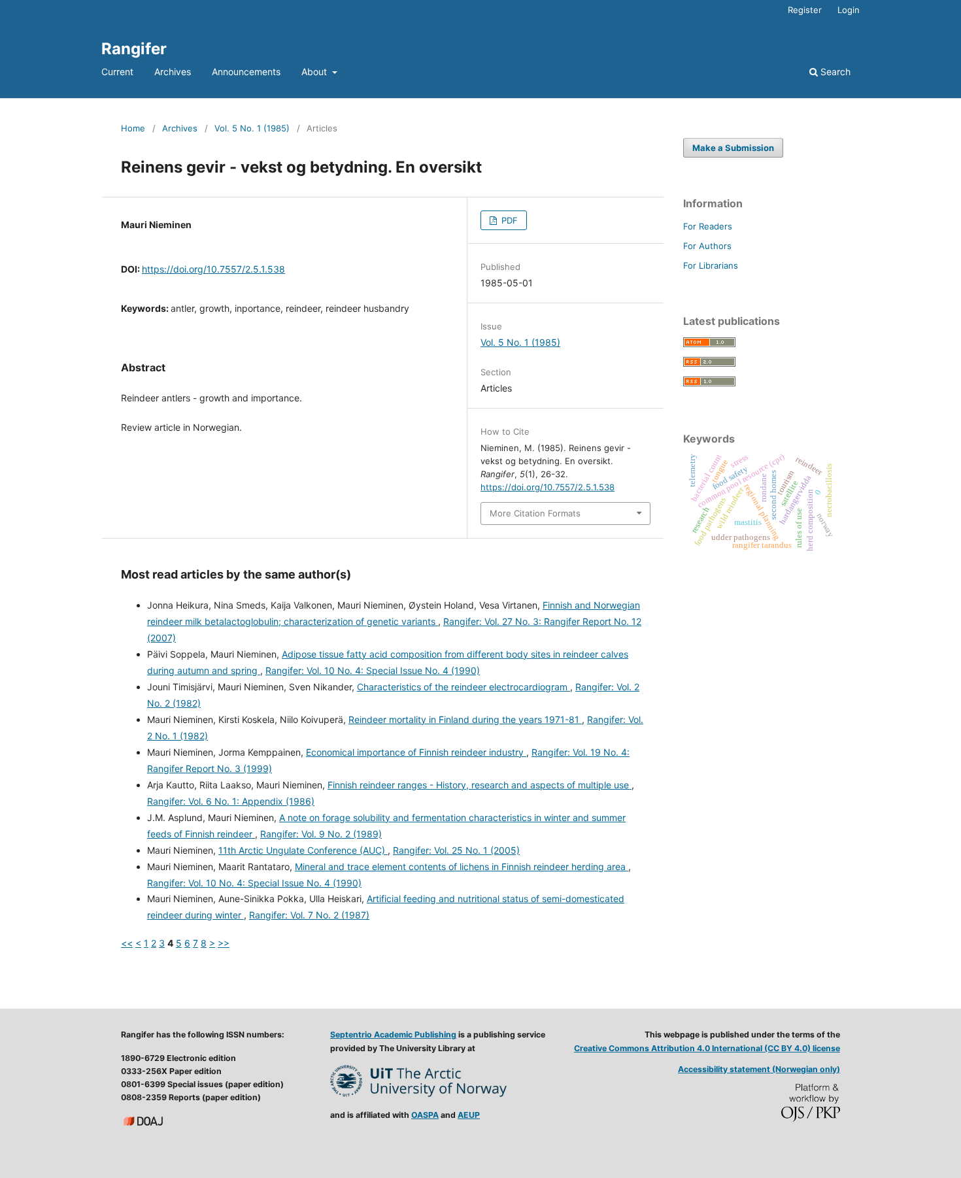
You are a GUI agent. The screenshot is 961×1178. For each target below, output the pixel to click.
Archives (172, 71)
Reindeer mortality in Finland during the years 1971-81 (465, 719)
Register (805, 10)
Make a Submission (733, 148)
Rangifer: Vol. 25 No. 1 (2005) (456, 850)
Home (133, 128)
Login (848, 10)
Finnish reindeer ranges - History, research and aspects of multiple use (480, 784)
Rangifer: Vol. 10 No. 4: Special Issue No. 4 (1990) (372, 670)
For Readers (707, 226)
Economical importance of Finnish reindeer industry (416, 752)
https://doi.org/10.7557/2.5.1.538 (213, 269)
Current (117, 71)
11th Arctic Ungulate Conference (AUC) (303, 850)
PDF (508, 220)
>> (223, 943)
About (315, 71)
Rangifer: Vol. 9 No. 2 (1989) (321, 833)
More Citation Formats (535, 513)
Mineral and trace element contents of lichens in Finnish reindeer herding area (461, 866)
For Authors (707, 246)
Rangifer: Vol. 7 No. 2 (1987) (309, 914)
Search (834, 71)
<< (127, 943)
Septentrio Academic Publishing (393, 1034)
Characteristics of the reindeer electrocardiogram (463, 686)
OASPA (425, 1115)
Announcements (246, 71)
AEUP (469, 1115)
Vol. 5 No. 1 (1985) (252, 128)
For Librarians (710, 265)
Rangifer (134, 48)
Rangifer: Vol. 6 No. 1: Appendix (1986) (230, 801)
